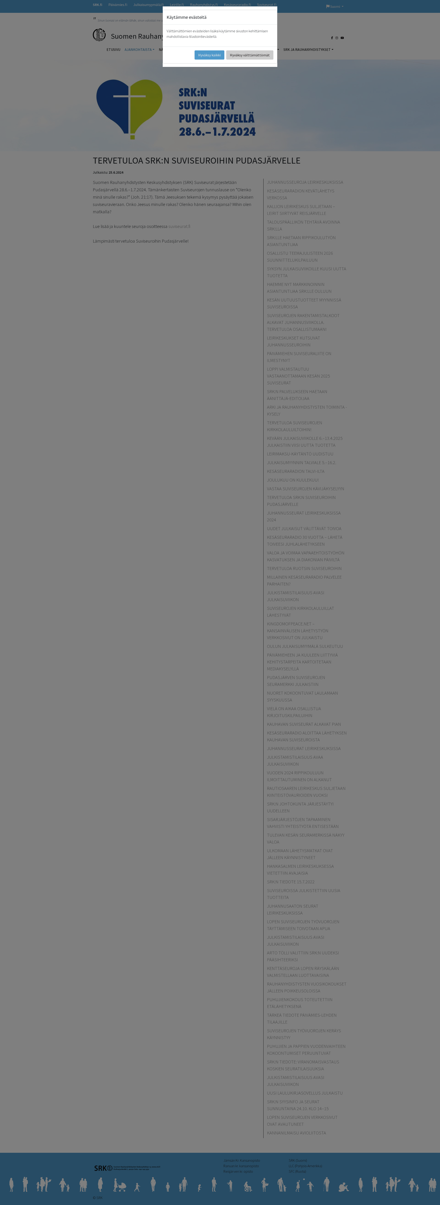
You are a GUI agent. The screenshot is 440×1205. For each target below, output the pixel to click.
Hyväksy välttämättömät (250, 55)
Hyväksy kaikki (209, 55)
